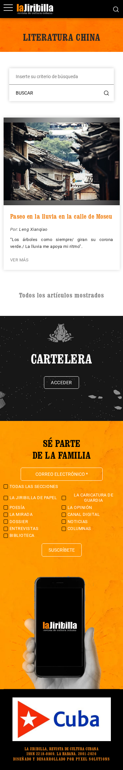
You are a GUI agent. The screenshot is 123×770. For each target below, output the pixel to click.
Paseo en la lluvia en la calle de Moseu (61, 216)
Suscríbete (62, 550)
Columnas (79, 528)
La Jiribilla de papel (33, 497)
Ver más (19, 259)
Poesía (17, 507)
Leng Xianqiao (33, 229)
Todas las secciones (34, 486)
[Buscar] (116, 8)
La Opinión (80, 507)
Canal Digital (84, 514)
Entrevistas (24, 528)
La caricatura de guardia (93, 498)
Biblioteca (22, 535)
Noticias (78, 521)
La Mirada (21, 514)
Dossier (19, 521)
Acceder (61, 382)
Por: (14, 229)
